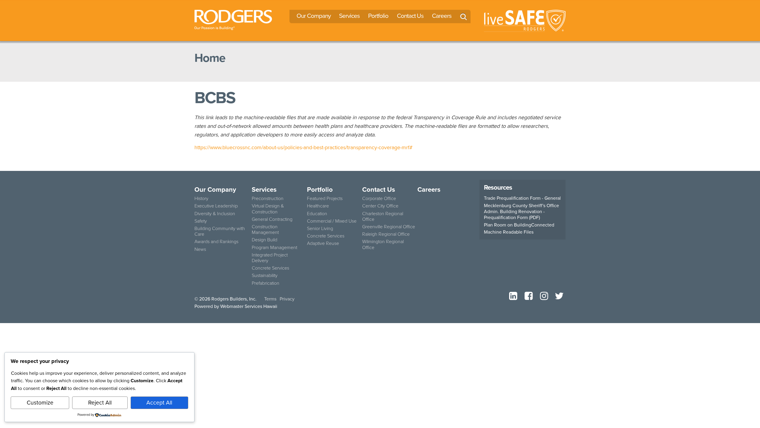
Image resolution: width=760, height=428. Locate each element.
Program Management (274, 247)
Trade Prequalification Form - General (522, 198)
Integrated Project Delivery (270, 257)
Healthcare (318, 205)
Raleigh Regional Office (386, 234)
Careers (442, 15)
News (200, 249)
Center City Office (380, 205)
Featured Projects (325, 198)
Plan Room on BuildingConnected (519, 225)
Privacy (287, 298)
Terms (270, 298)
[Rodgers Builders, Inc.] (233, 19)
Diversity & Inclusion (214, 213)
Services (349, 15)
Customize (40, 402)
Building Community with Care (219, 231)
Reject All (100, 402)
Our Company (314, 15)
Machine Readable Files (508, 232)
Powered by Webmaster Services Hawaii (235, 306)
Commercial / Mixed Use (332, 221)
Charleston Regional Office (382, 216)
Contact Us (410, 15)
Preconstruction (268, 198)
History (201, 198)
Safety (200, 221)
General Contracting (272, 219)
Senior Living (320, 228)
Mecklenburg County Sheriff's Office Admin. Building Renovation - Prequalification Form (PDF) (521, 212)
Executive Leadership (216, 205)
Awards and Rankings (216, 241)
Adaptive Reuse (323, 243)
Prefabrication (265, 283)
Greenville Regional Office (388, 226)
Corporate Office (379, 198)
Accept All (159, 402)
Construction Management (265, 229)
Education (317, 213)
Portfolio (378, 15)
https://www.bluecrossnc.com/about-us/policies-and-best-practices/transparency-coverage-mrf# (303, 147)
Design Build (264, 239)
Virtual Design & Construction (268, 208)
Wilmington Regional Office (383, 244)
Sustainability (265, 275)
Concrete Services (270, 268)
